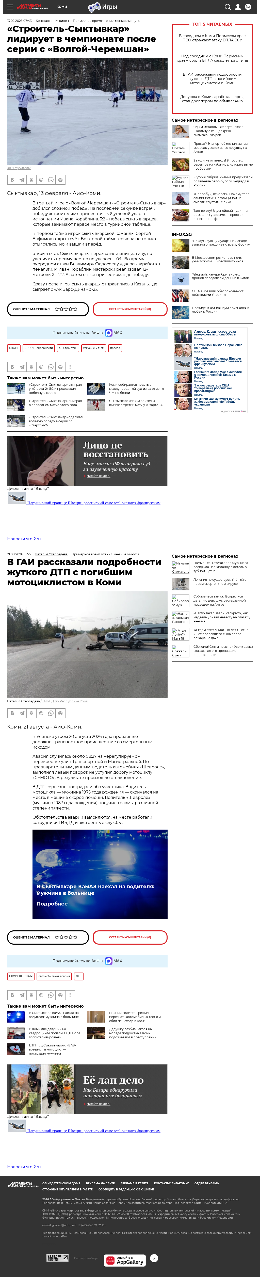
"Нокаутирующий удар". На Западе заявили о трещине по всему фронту (221, 242)
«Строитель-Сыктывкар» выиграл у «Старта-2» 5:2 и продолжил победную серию (55, 389)
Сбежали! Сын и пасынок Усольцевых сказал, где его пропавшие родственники (223, 651)
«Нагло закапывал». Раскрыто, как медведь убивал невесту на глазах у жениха (221, 617)
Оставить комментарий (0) (130, 309)
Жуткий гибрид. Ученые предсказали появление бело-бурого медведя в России (223, 181)
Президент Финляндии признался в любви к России (220, 309)
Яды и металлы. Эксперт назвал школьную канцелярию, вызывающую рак (218, 131)
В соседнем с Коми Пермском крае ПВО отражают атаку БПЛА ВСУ (212, 38)
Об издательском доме (61, 1183)
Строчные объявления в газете (67, 1189)
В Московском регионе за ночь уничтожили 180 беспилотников (217, 259)
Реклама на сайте (100, 1183)
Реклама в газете (134, 1183)
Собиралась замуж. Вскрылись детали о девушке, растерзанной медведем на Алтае (219, 600)
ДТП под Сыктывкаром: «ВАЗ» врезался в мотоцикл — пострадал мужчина (52, 1049)
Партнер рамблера (86, 1258)
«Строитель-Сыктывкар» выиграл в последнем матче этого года (55, 403)
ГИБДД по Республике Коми (65, 701)
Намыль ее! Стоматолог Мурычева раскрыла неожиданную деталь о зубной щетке (220, 567)
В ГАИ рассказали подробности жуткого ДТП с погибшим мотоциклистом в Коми (212, 78)
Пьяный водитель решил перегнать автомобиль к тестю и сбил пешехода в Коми (135, 1017)
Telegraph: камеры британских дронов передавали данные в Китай (220, 276)
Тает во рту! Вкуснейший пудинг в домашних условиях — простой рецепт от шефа (220, 215)
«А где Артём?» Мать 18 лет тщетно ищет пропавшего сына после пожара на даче (221, 634)
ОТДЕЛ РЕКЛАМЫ (206, 1183)
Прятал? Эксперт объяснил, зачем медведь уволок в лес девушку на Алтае (220, 148)
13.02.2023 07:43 (19, 21)
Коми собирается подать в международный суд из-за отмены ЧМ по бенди (136, 389)
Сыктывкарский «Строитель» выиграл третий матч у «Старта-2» (136, 403)
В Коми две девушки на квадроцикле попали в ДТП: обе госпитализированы (54, 1033)
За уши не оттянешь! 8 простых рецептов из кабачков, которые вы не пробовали (223, 164)
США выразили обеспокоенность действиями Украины (218, 293)
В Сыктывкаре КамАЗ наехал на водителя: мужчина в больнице (95, 889)
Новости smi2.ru (24, 539)
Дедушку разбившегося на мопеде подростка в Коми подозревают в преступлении (132, 1033)
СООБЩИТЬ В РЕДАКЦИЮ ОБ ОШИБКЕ (126, 1189)
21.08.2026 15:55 (19, 554)
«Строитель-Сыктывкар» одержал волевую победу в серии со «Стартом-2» (56, 421)
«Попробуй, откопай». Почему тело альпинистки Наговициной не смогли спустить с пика (221, 198)
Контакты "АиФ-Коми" (171, 1183)
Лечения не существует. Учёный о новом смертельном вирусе (220, 582)
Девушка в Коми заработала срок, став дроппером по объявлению (212, 99)
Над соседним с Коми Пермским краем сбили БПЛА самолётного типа (212, 58)
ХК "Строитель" (19, 168)
